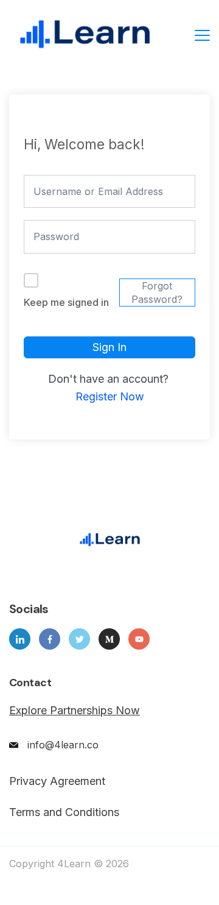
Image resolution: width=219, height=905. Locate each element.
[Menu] (202, 35)
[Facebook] (49, 639)
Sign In (109, 347)
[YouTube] (139, 639)
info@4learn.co (63, 745)
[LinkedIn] (19, 639)
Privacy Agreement (57, 781)
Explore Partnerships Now (74, 710)
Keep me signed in (66, 302)
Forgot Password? (156, 292)
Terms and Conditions (64, 812)
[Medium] (109, 639)
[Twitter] (79, 639)
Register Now (109, 396)
